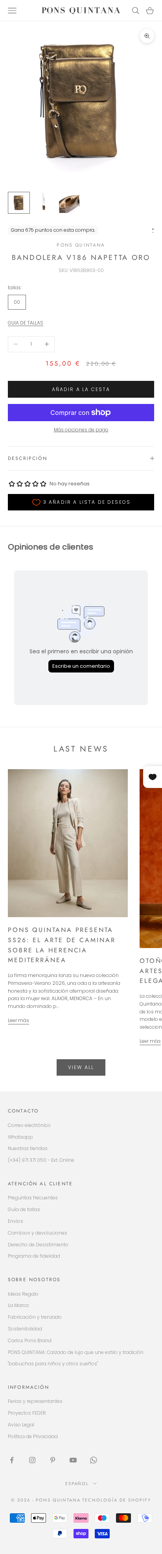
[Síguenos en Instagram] (32, 1460)
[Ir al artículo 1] (19, 203)
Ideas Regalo (23, 1294)
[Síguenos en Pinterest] (53, 1460)
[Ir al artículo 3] (69, 203)
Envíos (15, 1221)
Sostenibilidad (25, 1328)
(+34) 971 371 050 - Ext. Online (41, 1160)
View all (81, 1067)
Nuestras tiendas (28, 1148)
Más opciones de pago (81, 429)
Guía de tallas (24, 1209)
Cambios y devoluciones (37, 1232)
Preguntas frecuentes (33, 1197)
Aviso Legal (21, 1424)
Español (77, 1483)
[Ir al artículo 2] (44, 203)
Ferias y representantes (35, 1401)
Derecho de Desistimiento (38, 1244)
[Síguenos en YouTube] (73, 1460)
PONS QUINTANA (81, 245)
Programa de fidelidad (34, 1256)
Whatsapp (20, 1137)
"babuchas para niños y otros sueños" (53, 1363)
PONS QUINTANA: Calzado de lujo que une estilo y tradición (76, 1352)
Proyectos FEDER (27, 1413)
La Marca (18, 1305)
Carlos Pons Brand (30, 1340)
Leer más (18, 1020)
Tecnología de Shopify (116, 1500)
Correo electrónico (29, 1125)
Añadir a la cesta (81, 389)
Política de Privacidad (33, 1436)
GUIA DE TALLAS (25, 322)
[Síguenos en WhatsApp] (94, 1460)
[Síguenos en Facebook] (12, 1460)
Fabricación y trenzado (35, 1317)
